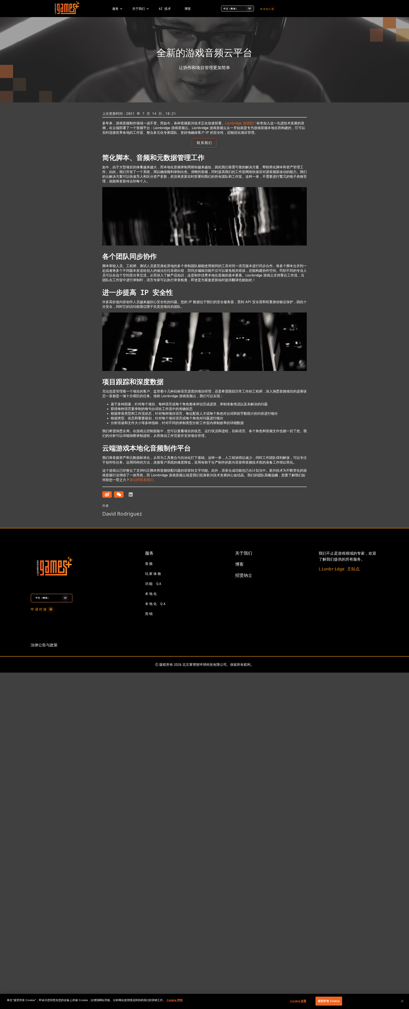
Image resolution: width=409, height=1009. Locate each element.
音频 (149, 563)
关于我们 (243, 553)
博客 (239, 564)
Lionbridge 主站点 (339, 568)
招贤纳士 (243, 575)
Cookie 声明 (175, 1000)
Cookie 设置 (298, 1001)
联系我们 (265, 9)
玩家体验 (153, 573)
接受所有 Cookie (329, 1001)
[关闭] (402, 1001)
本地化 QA (155, 603)
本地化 (151, 593)
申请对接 (39, 609)
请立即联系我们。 (143, 480)
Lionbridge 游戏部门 (240, 123)
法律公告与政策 (44, 644)
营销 (149, 613)
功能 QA (153, 583)
